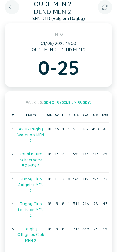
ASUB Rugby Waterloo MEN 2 (30, 135)
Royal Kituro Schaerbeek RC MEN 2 (31, 159)
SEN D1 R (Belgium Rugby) (67, 102)
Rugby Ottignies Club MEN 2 (30, 234)
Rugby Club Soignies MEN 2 (31, 184)
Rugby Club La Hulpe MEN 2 (31, 209)
